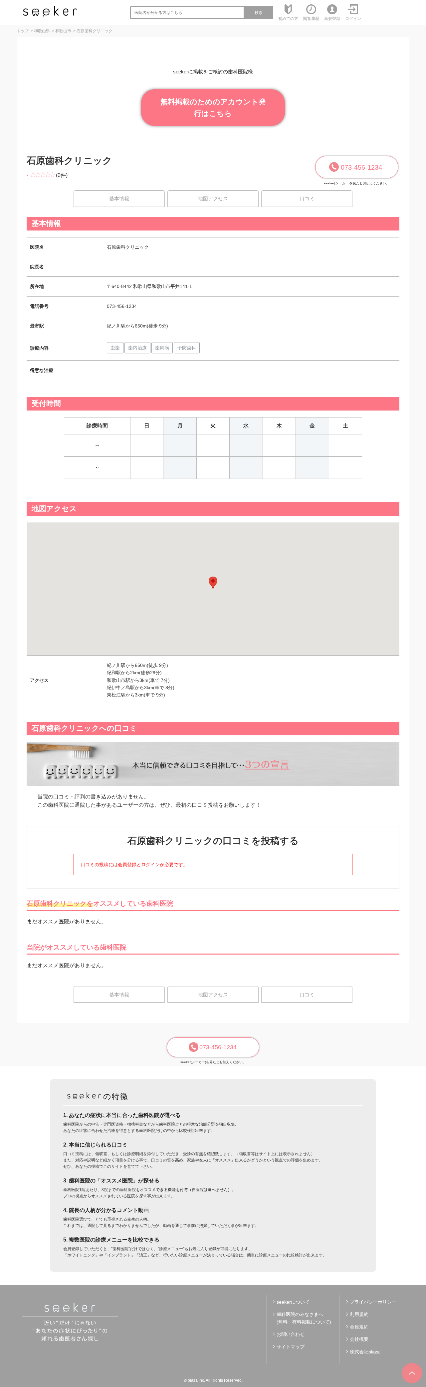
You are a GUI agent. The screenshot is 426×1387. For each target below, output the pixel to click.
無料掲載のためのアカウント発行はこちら (213, 108)
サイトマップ (291, 1346)
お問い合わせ (291, 1334)
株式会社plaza (365, 1351)
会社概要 (359, 1339)
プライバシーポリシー (373, 1302)
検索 (259, 12)
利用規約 (359, 1314)
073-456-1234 (361, 167)
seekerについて (293, 1302)
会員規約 (359, 1327)
